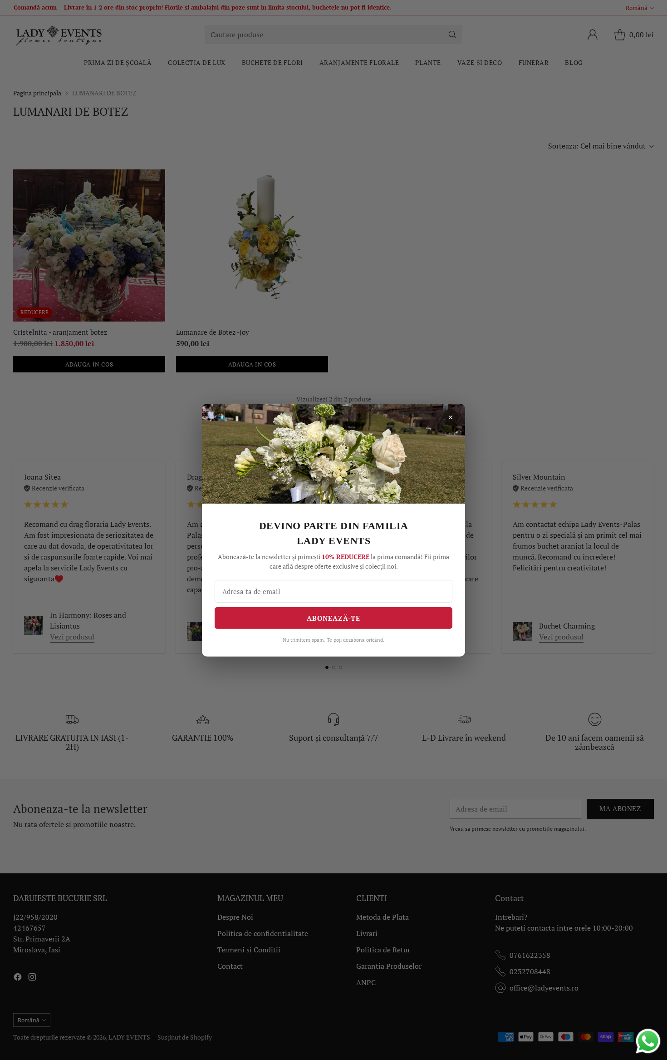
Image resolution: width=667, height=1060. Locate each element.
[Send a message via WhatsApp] (648, 1041)
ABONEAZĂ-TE (333, 618)
